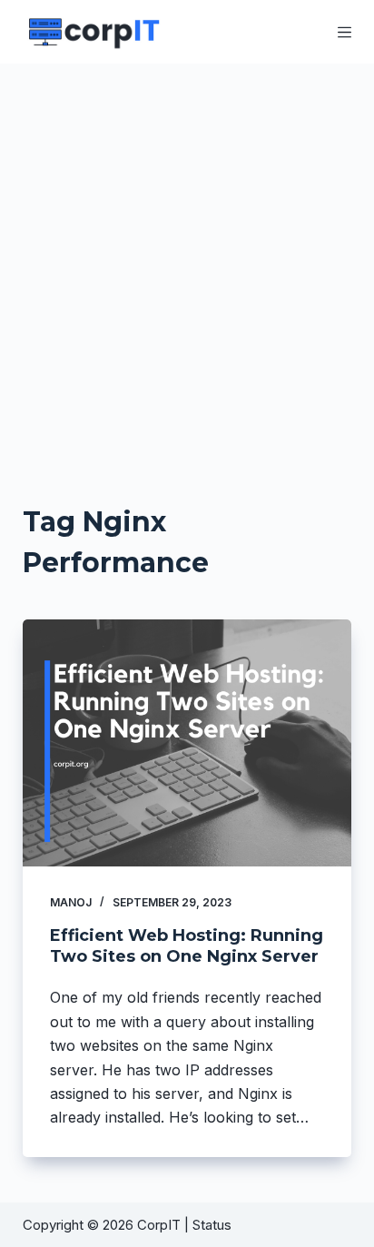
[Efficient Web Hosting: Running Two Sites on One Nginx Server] (187, 742)
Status (213, 1224)
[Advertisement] (187, 260)
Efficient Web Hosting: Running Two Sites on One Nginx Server (186, 945)
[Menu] (344, 32)
